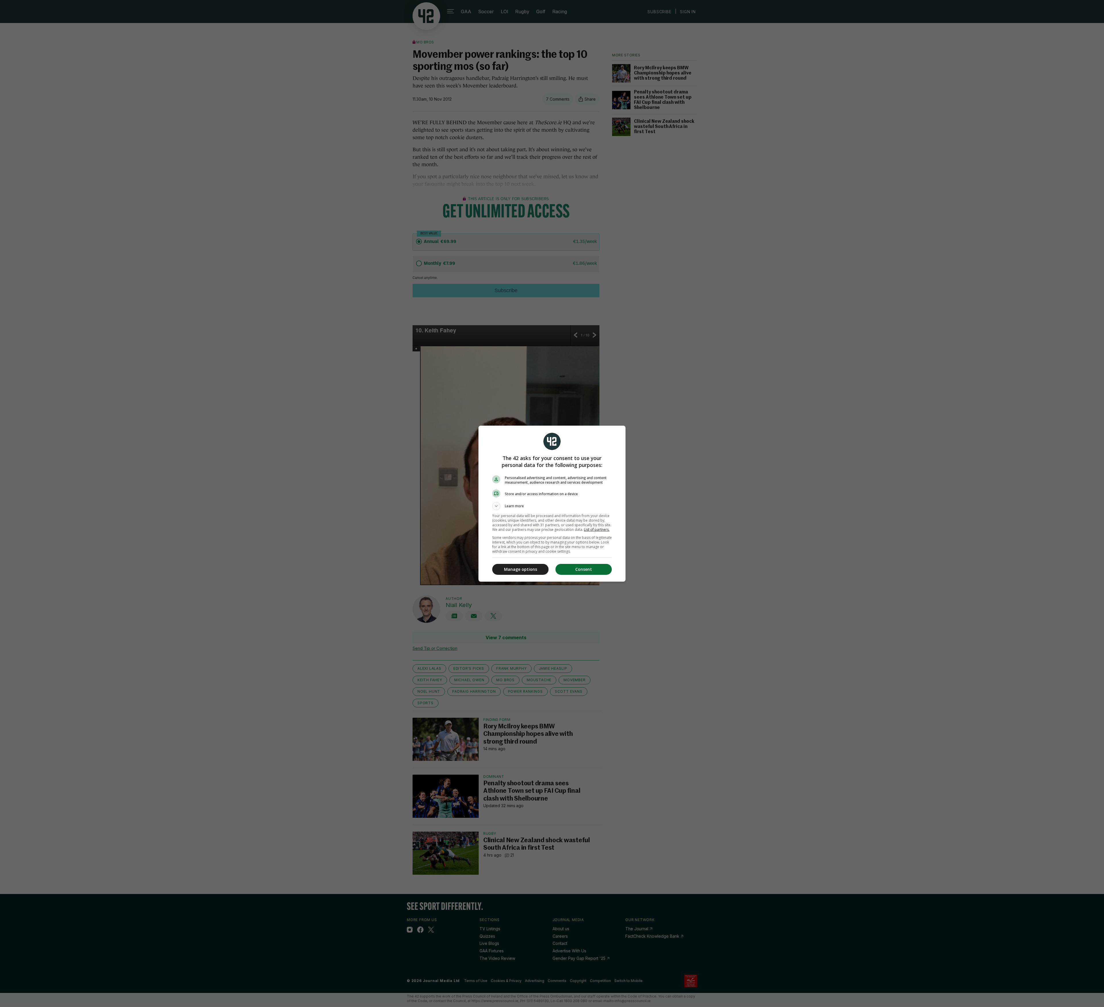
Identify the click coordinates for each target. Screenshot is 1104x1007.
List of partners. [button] (597, 529)
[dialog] (552, 504)
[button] (552, 506)
